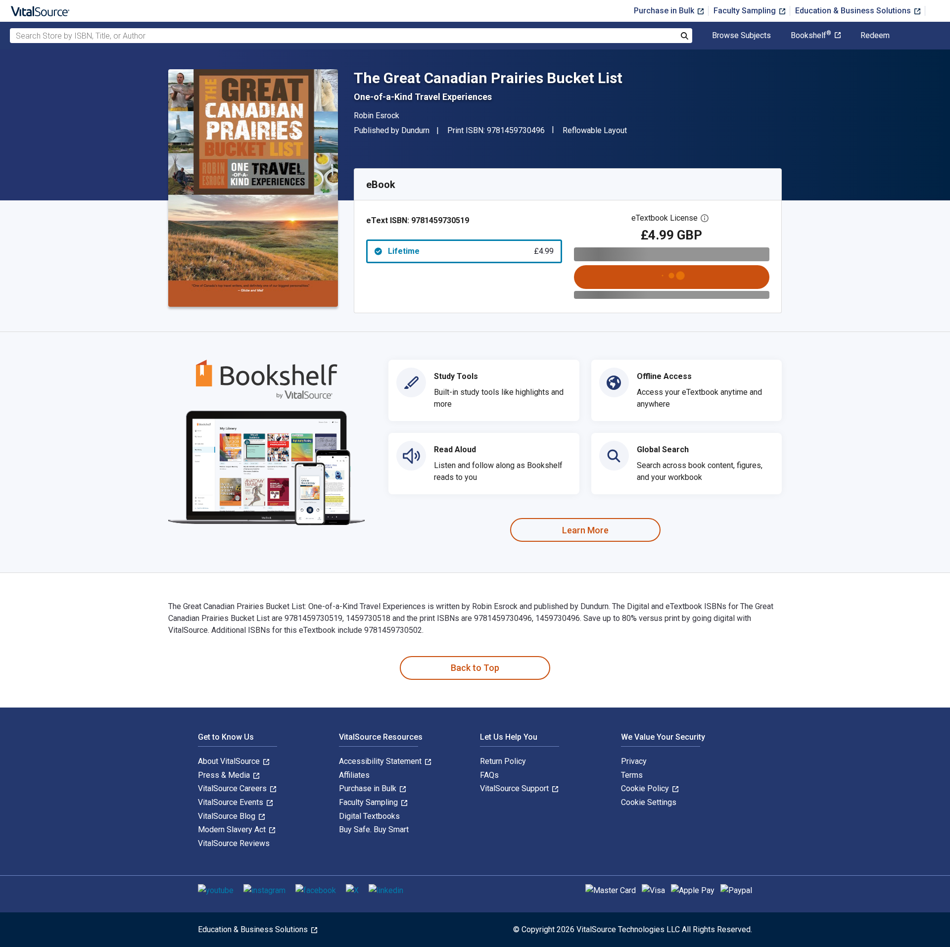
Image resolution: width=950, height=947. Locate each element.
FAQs (489, 775)
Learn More (585, 530)
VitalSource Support (515, 788)
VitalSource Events (231, 802)
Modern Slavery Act (233, 829)
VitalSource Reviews (234, 843)
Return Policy (503, 761)
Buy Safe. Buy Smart (374, 829)
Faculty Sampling (745, 10)
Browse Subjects (741, 36)
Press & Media (225, 775)
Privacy (634, 761)
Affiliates (354, 775)
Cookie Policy (646, 788)
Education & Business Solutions (854, 10)
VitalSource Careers (233, 788)
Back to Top (475, 668)
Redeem (875, 36)
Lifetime (471, 251)
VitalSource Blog (227, 816)
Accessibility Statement (381, 761)
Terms (632, 775)
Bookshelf (811, 36)
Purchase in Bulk (665, 10)
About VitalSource (230, 761)
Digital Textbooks (369, 816)
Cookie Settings (648, 802)
